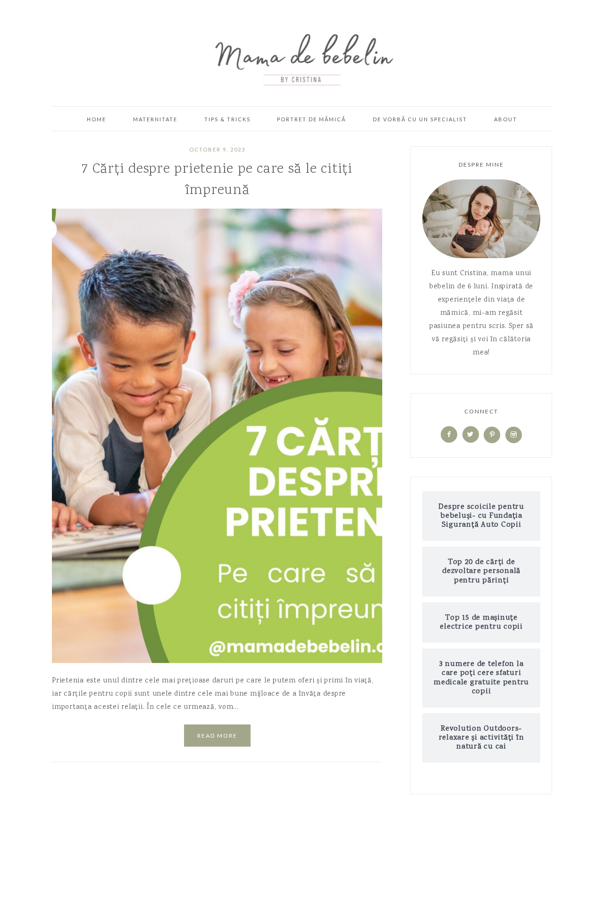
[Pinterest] (492, 435)
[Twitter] (470, 435)
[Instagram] (513, 435)
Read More (217, 735)
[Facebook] (449, 435)
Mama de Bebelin (302, 56)
